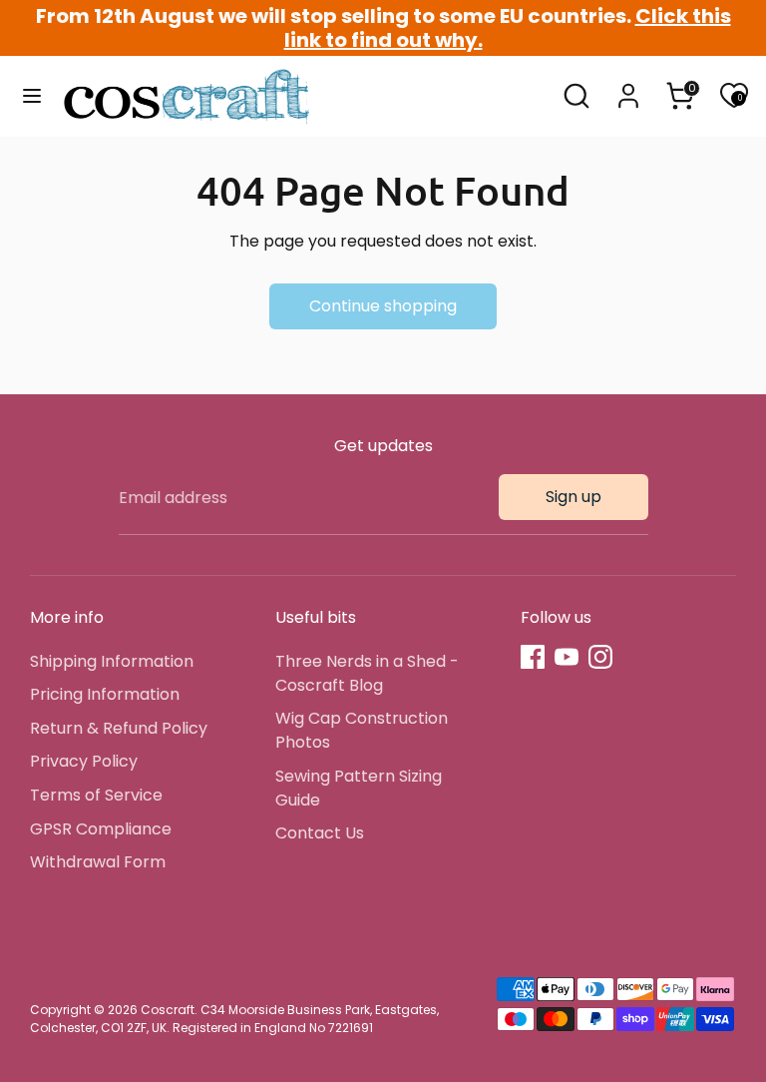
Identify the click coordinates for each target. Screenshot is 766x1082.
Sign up (573, 496)
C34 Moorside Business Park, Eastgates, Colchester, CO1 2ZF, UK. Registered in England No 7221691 (234, 1018)
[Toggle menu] (32, 96)
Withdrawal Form (98, 861)
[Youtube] (566, 657)
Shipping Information (111, 661)
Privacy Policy (84, 761)
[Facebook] (533, 657)
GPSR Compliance (101, 828)
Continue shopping (383, 305)
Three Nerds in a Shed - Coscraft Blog (367, 673)
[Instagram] (600, 657)
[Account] (628, 87)
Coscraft (167, 1009)
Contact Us (319, 832)
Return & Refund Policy (118, 728)
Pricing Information (105, 694)
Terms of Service (96, 795)
